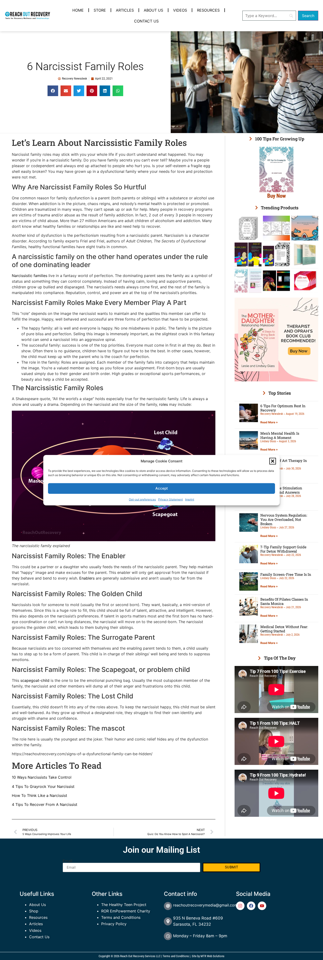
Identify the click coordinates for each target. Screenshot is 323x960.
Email (67, 861)
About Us (153, 10)
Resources (208, 10)
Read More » (269, 422)
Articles (125, 10)
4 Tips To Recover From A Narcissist (44, 804)
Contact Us (146, 21)
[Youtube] (262, 906)
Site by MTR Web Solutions (208, 956)
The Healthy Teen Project (123, 904)
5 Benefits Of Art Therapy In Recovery (283, 462)
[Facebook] (251, 906)
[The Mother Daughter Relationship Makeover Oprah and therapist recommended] (276, 380)
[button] (272, 461)
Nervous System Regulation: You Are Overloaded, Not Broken (283, 519)
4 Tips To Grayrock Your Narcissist (43, 786)
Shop (33, 911)
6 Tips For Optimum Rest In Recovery (283, 407)
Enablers (87, 578)
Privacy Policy (114, 923)
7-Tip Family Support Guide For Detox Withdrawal (283, 549)
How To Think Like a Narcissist (39, 795)
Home (78, 10)
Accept (161, 488)
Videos (180, 10)
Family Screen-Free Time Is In (285, 574)
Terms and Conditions (120, 917)
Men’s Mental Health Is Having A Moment (279, 435)
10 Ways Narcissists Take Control (41, 777)
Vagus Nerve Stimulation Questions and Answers (281, 490)
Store (100, 10)
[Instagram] (240, 906)
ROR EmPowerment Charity (125, 911)
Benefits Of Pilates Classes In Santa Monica (284, 601)
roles (163, 404)
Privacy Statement (170, 499)
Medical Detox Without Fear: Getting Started (284, 628)
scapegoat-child (34, 680)
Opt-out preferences (142, 499)
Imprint (189, 499)
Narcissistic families (29, 275)
